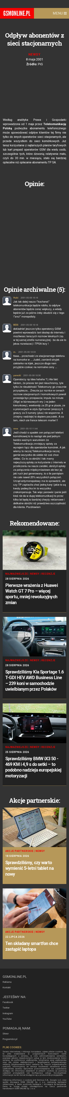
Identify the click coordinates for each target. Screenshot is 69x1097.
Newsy (34, 54)
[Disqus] (34, 233)
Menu (58, 13)
